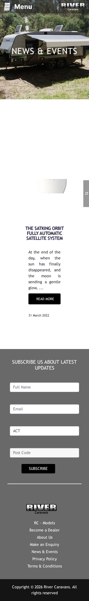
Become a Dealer (44, 530)
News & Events (45, 551)
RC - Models (44, 523)
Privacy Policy (44, 559)
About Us (44, 537)
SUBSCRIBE (38, 468)
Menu (23, 6)
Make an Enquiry (44, 544)
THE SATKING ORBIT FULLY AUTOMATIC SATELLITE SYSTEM (44, 233)
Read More (45, 299)
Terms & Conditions (44, 566)
